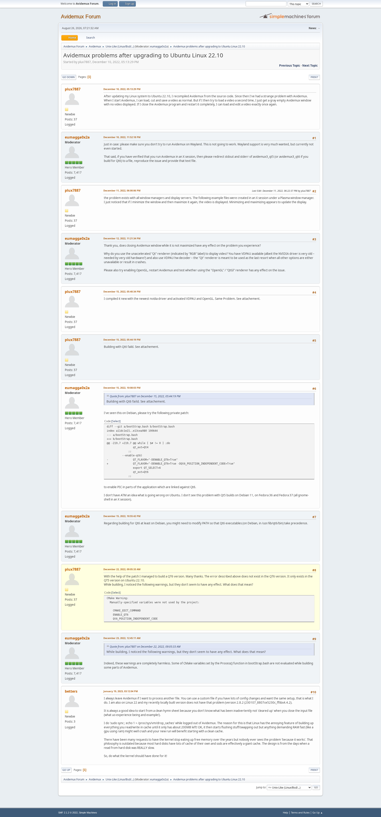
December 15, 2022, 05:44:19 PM (121, 339)
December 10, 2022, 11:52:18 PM (121, 137)
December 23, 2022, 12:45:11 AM (121, 638)
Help (285, 812)
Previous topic (289, 65)
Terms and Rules (300, 812)
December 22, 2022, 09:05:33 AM (121, 569)
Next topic (310, 65)
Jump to (260, 787)
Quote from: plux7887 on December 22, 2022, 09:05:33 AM (145, 646)
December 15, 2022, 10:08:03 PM (121, 387)
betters (71, 691)
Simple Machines (88, 812)
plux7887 (72, 89)
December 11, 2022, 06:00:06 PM (121, 190)
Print (314, 77)
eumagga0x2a (159, 46)
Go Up (66, 770)
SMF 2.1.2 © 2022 (68, 812)
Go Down (68, 77)
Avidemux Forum (81, 16)
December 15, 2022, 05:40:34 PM (121, 291)
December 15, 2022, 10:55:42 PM (121, 516)
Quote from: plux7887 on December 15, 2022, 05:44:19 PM (145, 396)
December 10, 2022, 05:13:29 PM (121, 89)
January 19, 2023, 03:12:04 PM (120, 691)
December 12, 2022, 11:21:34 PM (121, 238)
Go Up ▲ (317, 812)
